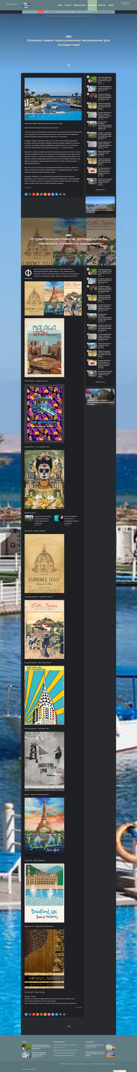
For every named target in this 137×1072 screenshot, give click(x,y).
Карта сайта (76, 1063)
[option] (100, 205)
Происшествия (80, 5)
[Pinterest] (33, 194)
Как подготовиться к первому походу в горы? (65, 1045)
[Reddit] (37, 194)
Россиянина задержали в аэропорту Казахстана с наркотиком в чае (105, 88)
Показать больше (100, 189)
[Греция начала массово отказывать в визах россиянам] (92, 153)
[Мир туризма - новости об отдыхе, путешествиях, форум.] (26, 5)
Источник (28, 187)
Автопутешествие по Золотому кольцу (64, 1055)
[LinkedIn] (26, 194)
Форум (111, 5)
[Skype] (52, 194)
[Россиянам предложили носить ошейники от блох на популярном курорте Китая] (92, 79)
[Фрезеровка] (49, 194)
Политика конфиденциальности (102, 1063)
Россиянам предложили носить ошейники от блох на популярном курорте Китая (41, 1046)
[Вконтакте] (41, 194)
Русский (117, 1071)
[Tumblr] (30, 194)
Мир (60, 5)
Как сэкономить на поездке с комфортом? (65, 1052)
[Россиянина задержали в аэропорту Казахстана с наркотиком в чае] (92, 89)
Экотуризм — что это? (59, 1047)
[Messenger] (56, 194)
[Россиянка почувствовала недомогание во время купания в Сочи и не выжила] (92, 181)
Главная (49, 16)
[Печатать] (64, 194)
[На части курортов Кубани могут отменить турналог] (110, 1047)
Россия (68, 5)
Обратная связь (84, 1063)
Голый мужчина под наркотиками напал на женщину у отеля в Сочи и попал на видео (99, 210)
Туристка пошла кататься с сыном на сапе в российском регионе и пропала (95, 1053)
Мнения (92, 5)
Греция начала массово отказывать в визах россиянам (104, 153)
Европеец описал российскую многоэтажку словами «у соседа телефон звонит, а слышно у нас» (105, 125)
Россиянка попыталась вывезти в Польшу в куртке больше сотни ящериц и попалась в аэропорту (104, 171)
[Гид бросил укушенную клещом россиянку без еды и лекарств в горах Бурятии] (92, 106)
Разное (113, 1063)
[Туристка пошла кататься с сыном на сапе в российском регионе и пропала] (110, 1054)
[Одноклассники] (45, 194)
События (101, 5)
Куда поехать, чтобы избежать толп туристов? (66, 1050)
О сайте (91, 1063)
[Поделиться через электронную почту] (60, 194)
